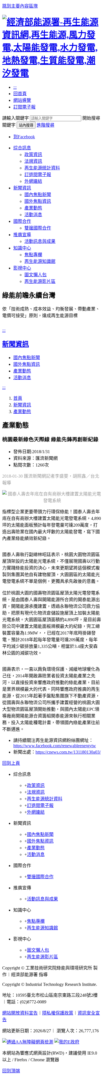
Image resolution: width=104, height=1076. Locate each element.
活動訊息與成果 (39, 241)
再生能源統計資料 (42, 168)
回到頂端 (11, 1070)
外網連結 (33, 181)
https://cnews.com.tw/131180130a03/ (68, 752)
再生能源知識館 (39, 261)
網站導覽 (22, 100)
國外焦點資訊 (37, 201)
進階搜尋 (45, 125)
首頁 (17, 398)
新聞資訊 (22, 188)
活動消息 (33, 214)
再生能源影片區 (39, 281)
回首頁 (20, 93)
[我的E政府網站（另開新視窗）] (66, 1042)
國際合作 (22, 221)
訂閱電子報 (24, 107)
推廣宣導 (22, 234)
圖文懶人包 (35, 274)
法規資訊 (33, 161)
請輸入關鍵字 (15, 118)
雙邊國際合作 (37, 228)
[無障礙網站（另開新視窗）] (27, 1042)
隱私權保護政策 (57, 1013)
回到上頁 (11, 763)
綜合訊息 (22, 147)
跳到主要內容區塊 (20, 6)
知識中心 (22, 248)
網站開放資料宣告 (20, 1013)
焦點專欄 (33, 254)
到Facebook (24, 136)
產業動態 (33, 208)
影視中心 (22, 268)
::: (15, 87)
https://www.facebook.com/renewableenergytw (54, 745)
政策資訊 (33, 154)
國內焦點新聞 (37, 194)
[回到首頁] (52, 73)
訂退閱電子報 (37, 174)
